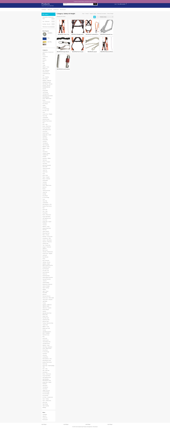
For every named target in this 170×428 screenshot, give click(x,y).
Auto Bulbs (45, 292)
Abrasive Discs (46, 71)
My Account (45, 419)
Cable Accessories (46, 101)
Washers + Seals (46, 146)
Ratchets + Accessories (47, 236)
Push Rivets (45, 213)
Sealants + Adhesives (47, 304)
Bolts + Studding (46, 333)
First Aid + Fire (46, 110)
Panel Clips (45, 209)
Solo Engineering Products (81, 426)
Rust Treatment (46, 260)
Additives (45, 248)
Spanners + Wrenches (47, 241)
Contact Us (45, 417)
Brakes (44, 54)
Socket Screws (46, 133)
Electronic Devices (46, 296)
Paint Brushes (45, 256)
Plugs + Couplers (46, 177)
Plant (44, 63)
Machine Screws (46, 119)
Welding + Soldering (47, 80)
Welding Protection (47, 82)
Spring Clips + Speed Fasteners (47, 135)
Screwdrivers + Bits (47, 238)
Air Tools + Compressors (48, 397)
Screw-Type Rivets (46, 127)
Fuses (44, 112)
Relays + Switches (46, 178)
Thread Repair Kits (47, 341)
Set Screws (45, 131)
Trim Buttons (45, 143)
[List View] (97, 17)
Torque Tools (45, 324)
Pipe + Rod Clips (46, 370)
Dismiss (94, 1)
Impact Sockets (46, 231)
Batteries (44, 187)
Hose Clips (45, 115)
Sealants (44, 311)
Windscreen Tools (46, 328)
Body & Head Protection (48, 265)
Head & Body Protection (48, 277)
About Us (44, 416)
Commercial (45, 56)
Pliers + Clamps (46, 234)
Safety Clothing (46, 287)
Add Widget (44, 424)
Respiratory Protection (47, 284)
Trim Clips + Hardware (47, 346)
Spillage (44, 289)
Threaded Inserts (46, 343)
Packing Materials (46, 87)
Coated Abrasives (46, 73)
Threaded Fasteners (47, 331)
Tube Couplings (46, 144)
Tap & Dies (45, 163)
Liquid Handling (46, 282)
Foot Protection (46, 272)
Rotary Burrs (45, 78)
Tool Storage (45, 92)
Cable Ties (45, 170)
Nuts (44, 122)
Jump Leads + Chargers (48, 299)
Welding (44, 407)
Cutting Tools (45, 154)
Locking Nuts (45, 117)
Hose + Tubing (46, 398)
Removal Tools (46, 321)
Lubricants (45, 255)
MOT (44, 61)
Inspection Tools (46, 319)
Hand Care (45, 273)
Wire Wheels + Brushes (47, 83)
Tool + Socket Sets (46, 245)
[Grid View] (94, 17)
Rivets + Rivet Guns (47, 126)
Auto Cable (45, 166)
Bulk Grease (45, 250)
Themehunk (95, 426)
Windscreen (45, 68)
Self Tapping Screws (47, 129)
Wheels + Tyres (46, 66)
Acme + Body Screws (47, 98)
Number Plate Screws (47, 120)
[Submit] (95, 4)
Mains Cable (45, 175)
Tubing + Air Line (46, 390)
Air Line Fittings (46, 391)
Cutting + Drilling (46, 153)
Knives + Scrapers (46, 161)
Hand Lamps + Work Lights (48, 297)
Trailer (44, 65)
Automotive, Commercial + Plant (48, 18)
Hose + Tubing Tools (47, 400)
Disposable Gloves (46, 267)
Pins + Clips (45, 124)
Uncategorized (46, 93)
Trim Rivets (45, 388)
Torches (44, 303)
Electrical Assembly (47, 165)
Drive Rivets (45, 103)
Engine (44, 58)
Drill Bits (44, 156)
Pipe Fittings (45, 404)
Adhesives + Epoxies (47, 307)
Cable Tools (45, 171)
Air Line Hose (45, 395)
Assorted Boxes (46, 97)
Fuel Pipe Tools (46, 317)
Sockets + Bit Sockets (47, 240)
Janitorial (45, 280)
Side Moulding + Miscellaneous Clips (47, 380)
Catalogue (45, 414)
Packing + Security (46, 24)
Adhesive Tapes (46, 306)
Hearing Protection (47, 279)
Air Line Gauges (46, 393)
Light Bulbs (45, 301)
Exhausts (44, 60)
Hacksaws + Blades (47, 158)
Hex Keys (45, 229)
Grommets (45, 353)
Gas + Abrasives (46, 21)
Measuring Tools (46, 233)
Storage (44, 330)
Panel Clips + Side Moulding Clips (48, 366)
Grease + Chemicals (47, 246)
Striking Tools (45, 243)
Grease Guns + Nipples (47, 114)
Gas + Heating (46, 77)
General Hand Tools (47, 228)
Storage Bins (45, 90)
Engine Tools (45, 316)
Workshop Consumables (48, 26)
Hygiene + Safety (46, 263)
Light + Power (45, 291)
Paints (44, 258)
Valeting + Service (46, 262)
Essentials (45, 183)
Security (44, 88)
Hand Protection (46, 275)
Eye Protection (46, 268)
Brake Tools (45, 314)
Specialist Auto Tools (47, 313)
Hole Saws (45, 160)
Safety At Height (46, 286)
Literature (45, 355)
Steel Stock (45, 137)
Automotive (45, 151)
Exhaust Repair (46, 309)
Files (44, 75)
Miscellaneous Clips (47, 360)
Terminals (45, 141)
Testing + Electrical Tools (48, 323)
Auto (44, 150)
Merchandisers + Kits (47, 204)
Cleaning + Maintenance (48, 251)
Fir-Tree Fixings (46, 108)
